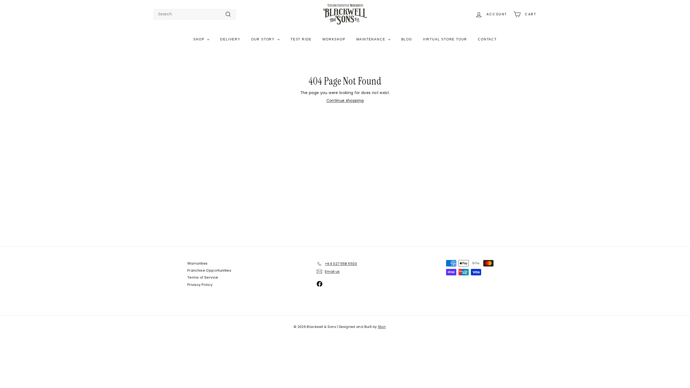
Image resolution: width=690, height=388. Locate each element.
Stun (382, 326)
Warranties (197, 263)
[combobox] (195, 14)
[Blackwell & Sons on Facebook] (319, 284)
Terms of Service (202, 277)
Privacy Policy (199, 284)
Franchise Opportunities (209, 270)
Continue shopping (345, 100)
